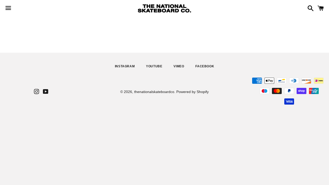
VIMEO (178, 66)
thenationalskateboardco (154, 92)
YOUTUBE (154, 66)
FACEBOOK (204, 66)
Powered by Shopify (192, 92)
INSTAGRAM (125, 66)
